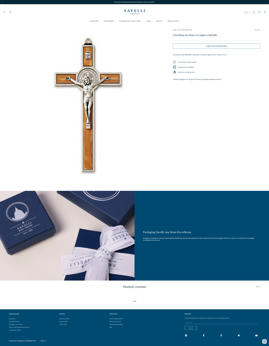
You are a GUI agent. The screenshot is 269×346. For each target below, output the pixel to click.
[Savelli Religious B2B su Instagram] (186, 335)
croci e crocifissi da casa (184, 30)
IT (249, 12)
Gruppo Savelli (63, 321)
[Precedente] (2, 2)
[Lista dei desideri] (259, 12)
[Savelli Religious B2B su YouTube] (256, 335)
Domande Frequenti (14, 321)
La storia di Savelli (64, 319)
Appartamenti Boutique (116, 324)
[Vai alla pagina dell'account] (253, 12)
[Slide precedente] (257, 286)
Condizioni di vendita (15, 330)
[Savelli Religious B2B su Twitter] (238, 335)
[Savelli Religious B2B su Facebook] (203, 335)
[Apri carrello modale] (264, 12)
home (174, 30)
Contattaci (12, 319)
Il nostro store (63, 324)
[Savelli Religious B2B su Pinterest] (221, 335)
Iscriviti (191, 328)
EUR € (246, 12)
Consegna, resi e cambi (15, 324)
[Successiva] (266, 2)
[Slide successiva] (259, 286)
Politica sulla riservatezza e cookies (19, 327)
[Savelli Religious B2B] (134, 12)
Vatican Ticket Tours (115, 321)
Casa (134, 301)
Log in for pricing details (216, 46)
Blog (110, 327)
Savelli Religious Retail (116, 319)
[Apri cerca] (4, 12)
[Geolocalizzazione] (10, 12)
